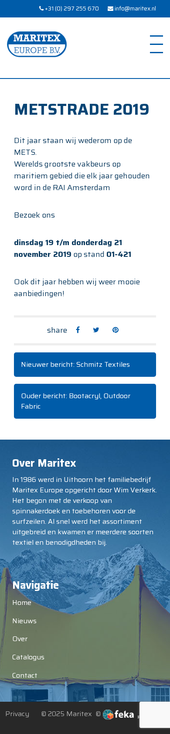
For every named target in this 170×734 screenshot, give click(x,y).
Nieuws (24, 620)
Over (19, 638)
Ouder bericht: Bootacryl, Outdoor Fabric (75, 401)
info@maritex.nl (134, 8)
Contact (24, 675)
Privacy (17, 713)
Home (21, 602)
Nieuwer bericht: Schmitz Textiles (75, 364)
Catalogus (28, 657)
